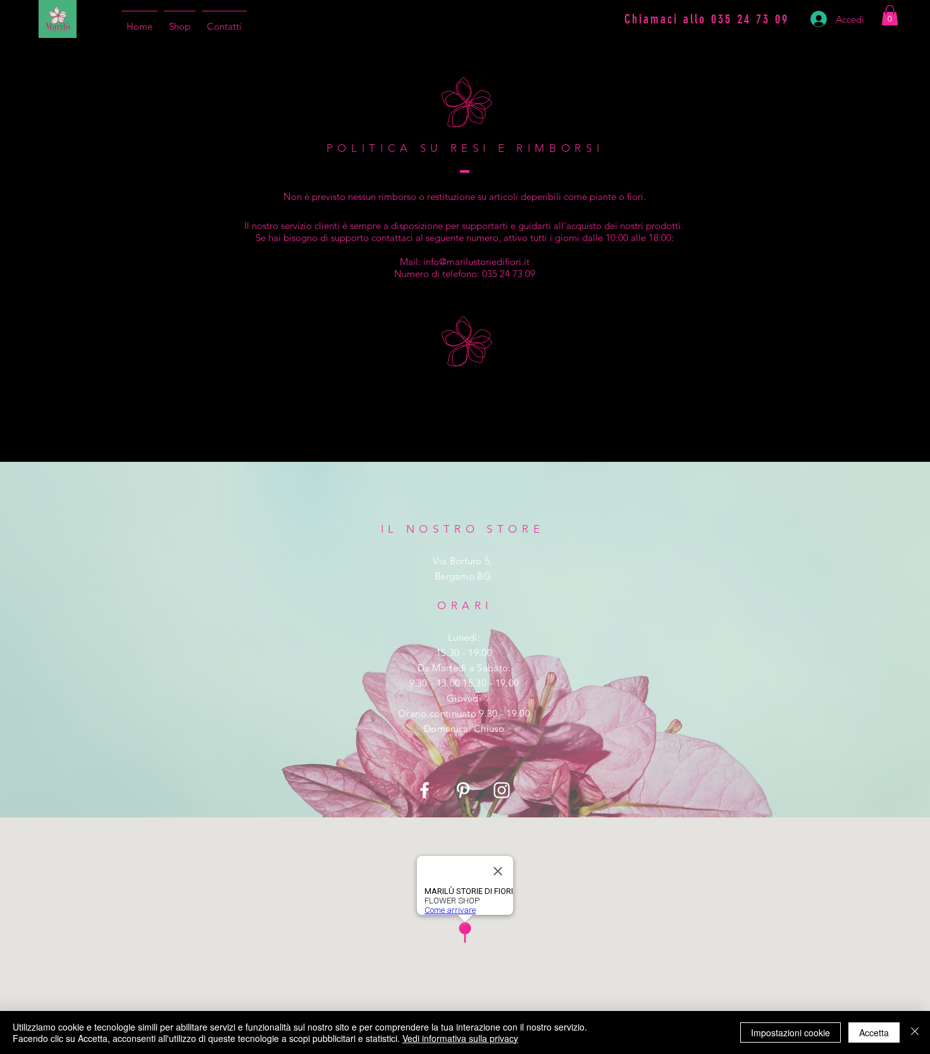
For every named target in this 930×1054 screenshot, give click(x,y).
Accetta (874, 1032)
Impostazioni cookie (790, 1032)
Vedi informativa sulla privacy (460, 1038)
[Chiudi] (914, 1032)
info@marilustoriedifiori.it (476, 262)
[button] (889, 15)
